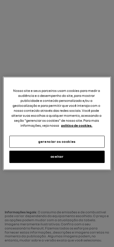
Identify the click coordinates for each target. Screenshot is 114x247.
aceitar (57, 157)
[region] (57, 123)
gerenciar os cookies (56, 141)
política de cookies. (76, 126)
